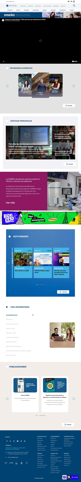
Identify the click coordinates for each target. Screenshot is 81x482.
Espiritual (53, 442)
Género (52, 446)
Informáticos (67, 455)
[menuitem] (23, 6)
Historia (52, 464)
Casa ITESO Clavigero (42, 465)
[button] (36, 284)
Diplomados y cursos (42, 446)
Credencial (66, 465)
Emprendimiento (54, 450)
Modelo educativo (41, 450)
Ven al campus (40, 455)
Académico (53, 438)
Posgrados (39, 444)
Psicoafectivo (54, 440)
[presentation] (8, 263)
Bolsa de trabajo (54, 466)
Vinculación (53, 10)
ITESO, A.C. (53, 462)
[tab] (20, 315)
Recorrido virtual (41, 467)
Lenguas (53, 444)
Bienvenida (39, 438)
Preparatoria (40, 440)
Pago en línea (67, 457)
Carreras (39, 442)
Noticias (18, 10)
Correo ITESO (67, 463)
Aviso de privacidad (39, 478)
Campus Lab (40, 459)
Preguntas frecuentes (56, 470)
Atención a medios (55, 472)
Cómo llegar (40, 463)
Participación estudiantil (56, 448)
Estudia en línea (41, 448)
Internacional (63, 10)
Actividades (26, 10)
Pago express (67, 459)
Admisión (72, 10)
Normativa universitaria (56, 461)
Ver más (10, 202)
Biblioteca (39, 457)
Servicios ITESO (67, 461)
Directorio (53, 455)
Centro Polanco (67, 445)
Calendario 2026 (54, 468)
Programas (9, 10)
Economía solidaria (68, 443)
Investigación (36, 10)
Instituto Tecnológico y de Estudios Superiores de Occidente (15, 448)
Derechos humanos (68, 441)
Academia (45, 10)
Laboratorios (40, 461)
